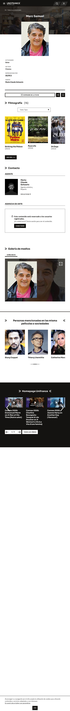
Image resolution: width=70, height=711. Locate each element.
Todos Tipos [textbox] (24, 110)
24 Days (54, 146)
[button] (61, 264)
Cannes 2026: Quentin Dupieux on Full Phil (55, 412)
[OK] (35, 708)
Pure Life (32, 146)
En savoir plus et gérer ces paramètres (17, 703)
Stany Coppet (11, 357)
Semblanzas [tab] (11, 255)
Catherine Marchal (59, 357)
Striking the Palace (14, 146)
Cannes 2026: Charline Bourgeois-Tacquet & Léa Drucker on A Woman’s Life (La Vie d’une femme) (13, 417)
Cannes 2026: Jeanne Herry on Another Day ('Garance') (33, 413)
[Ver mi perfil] (63, 4)
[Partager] (58, 95)
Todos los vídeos (30, 432)
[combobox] (34, 110)
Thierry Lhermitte (36, 357)
